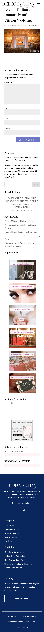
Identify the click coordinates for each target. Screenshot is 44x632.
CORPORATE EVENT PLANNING (22, 198)
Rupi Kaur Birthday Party (14, 560)
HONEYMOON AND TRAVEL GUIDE (22, 201)
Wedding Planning (12, 529)
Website (7, 128)
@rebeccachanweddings (14, 451)
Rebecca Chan (12, 25)
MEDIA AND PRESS (22, 207)
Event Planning (10, 525)
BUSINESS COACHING (22, 210)
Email (7, 118)
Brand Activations (12, 533)
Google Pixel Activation (14, 568)
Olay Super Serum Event (14, 552)
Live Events (9, 541)
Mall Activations (11, 537)
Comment (9, 82)
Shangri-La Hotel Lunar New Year (18, 564)
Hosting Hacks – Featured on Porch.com (20, 232)
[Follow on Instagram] (24, 509)
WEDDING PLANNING (22, 204)
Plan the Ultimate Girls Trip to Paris (18, 221)
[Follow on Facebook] (20, 509)
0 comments (33, 25)
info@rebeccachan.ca (23, 503)
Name (7, 108)
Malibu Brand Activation (14, 556)
